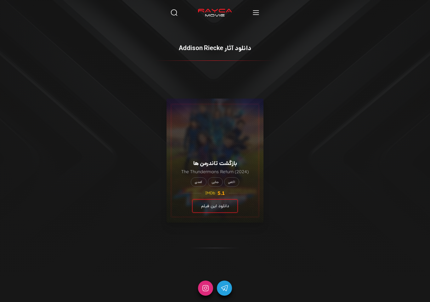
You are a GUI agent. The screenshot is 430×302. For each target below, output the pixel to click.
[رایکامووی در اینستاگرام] (205, 288)
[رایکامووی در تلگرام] (224, 288)
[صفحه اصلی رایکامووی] (215, 12)
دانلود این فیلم (215, 206)
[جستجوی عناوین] (174, 12)
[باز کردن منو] (256, 12)
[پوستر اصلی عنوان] (215, 120)
